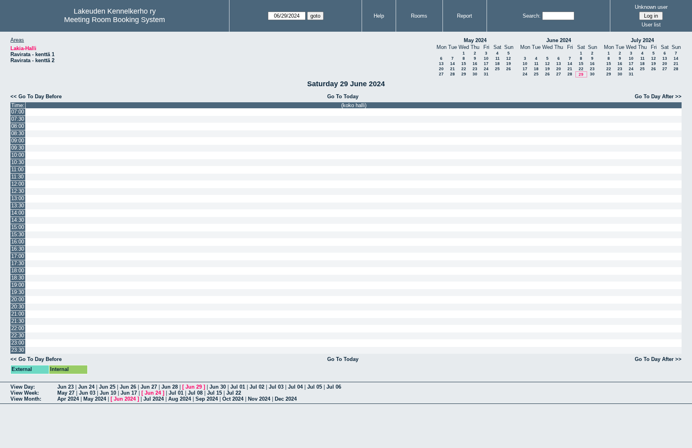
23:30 (17, 350)
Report (464, 16)
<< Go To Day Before (36, 96)
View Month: (25, 399)
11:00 (17, 169)
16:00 (17, 242)
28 (452, 74)
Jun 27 (149, 387)
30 (475, 74)
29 (463, 74)
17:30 (17, 263)
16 (475, 63)
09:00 (17, 141)
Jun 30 (217, 387)
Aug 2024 (179, 399)
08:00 (17, 126)
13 (441, 63)
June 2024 (558, 40)
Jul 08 (195, 393)
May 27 (65, 393)
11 (497, 58)
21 (452, 69)
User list (651, 25)
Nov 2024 (259, 399)
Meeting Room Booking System (114, 20)
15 (463, 63)
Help (379, 16)
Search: (532, 16)
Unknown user (651, 7)
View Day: (22, 387)
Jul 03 (276, 387)
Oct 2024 (232, 399)
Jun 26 (128, 387)
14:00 (17, 213)
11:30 (17, 177)
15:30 (17, 234)
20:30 (17, 307)
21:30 (17, 321)
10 (486, 58)
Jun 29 (193, 387)
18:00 (17, 271)
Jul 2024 (153, 399)
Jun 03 (87, 393)
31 (486, 74)
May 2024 (475, 40)
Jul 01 (237, 387)
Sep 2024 (206, 399)
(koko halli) (353, 105)
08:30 (17, 133)
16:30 (17, 249)
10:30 (17, 162)
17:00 (17, 256)
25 (497, 69)
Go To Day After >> (658, 96)
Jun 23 (65, 387)
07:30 (17, 119)
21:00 (17, 314)
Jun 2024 (125, 399)
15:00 (17, 227)
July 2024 (642, 40)
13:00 (17, 198)
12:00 (17, 184)
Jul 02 (256, 387)
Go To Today (342, 96)
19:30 (17, 292)
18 (497, 63)
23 (475, 69)
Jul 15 (214, 393)
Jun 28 (169, 387)
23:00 (17, 343)
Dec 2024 (286, 399)
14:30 (17, 220)
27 (441, 74)
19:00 (17, 285)
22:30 (17, 335)
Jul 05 (314, 387)
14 (452, 63)
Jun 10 (108, 393)
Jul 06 (333, 387)
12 (508, 58)
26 (508, 69)
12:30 (17, 191)
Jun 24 (86, 387)
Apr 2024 (68, 399)
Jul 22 (233, 393)
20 (441, 69)
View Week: (24, 393)
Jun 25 (107, 387)
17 (486, 63)
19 (508, 63)
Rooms (419, 16)
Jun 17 (129, 393)
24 (486, 69)
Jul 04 (295, 387)
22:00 (17, 328)
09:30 (17, 148)
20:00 (17, 299)
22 (463, 69)
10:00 (17, 155)
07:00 (17, 112)
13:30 (17, 206)
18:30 (17, 278)
